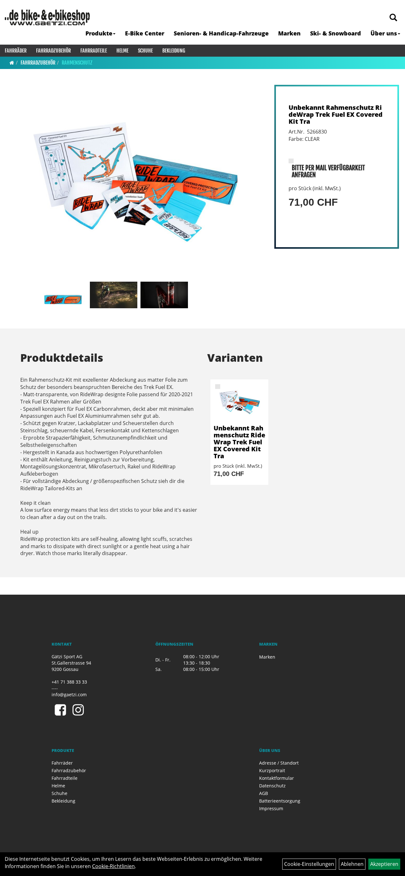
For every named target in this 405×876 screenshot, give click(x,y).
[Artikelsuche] (393, 18)
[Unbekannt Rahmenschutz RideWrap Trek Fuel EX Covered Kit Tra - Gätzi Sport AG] (239, 402)
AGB (263, 793)
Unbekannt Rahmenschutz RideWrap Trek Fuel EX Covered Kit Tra (336, 114)
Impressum (271, 808)
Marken (289, 33)
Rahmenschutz (77, 62)
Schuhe (145, 50)
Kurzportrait (272, 770)
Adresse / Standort (279, 763)
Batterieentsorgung (279, 801)
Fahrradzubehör (53, 50)
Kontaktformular (276, 778)
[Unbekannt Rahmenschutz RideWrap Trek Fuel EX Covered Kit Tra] (135, 182)
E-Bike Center (144, 33)
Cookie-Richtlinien (113, 866)
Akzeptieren (384, 863)
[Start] (11, 62)
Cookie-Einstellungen (309, 863)
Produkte (98, 33)
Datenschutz (272, 786)
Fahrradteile (93, 50)
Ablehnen (352, 863)
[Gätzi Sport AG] (47, 17)
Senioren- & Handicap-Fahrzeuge (221, 33)
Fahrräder (16, 50)
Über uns (384, 33)
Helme (122, 50)
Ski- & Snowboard (335, 33)
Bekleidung (173, 50)
